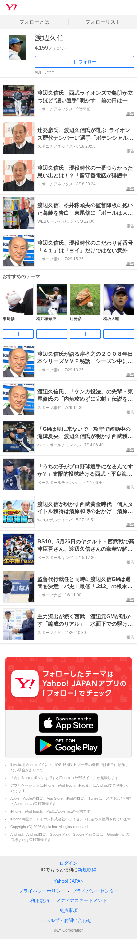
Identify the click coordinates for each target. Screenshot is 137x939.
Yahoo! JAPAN (69, 881)
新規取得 (87, 869)
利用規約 (39, 900)
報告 (130, 113)
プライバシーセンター (95, 891)
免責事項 (68, 910)
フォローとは (34, 22)
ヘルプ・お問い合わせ (68, 920)
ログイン (68, 863)
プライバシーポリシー (42, 891)
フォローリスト (102, 22)
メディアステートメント (81, 900)
